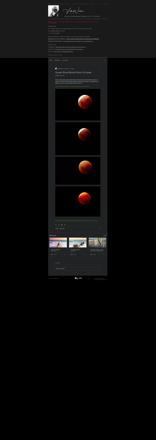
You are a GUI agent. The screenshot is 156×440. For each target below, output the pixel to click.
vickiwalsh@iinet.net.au (57, 31)
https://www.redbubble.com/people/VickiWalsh (82, 39)
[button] (104, 60)
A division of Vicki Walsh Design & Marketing (75, 16)
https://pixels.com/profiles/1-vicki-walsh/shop (78, 41)
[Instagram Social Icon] (75, 278)
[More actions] (99, 68)
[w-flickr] (79, 278)
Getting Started (57, 60)
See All (104, 235)
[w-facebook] (77, 279)
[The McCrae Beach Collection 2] (58, 242)
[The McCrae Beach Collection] (77, 242)
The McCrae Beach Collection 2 (55, 250)
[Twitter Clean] (81, 278)
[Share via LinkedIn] (61, 224)
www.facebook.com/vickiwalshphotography (69, 49)
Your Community (65, 60)
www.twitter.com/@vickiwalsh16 (63, 51)
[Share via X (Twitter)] (58, 224)
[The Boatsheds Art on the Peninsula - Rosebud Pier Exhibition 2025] (97, 242)
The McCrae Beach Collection (75, 250)
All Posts (50, 60)
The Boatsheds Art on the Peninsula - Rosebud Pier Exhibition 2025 (96, 250)
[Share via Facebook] (55, 224)
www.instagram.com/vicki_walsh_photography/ (71, 47)
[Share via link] (64, 224)
